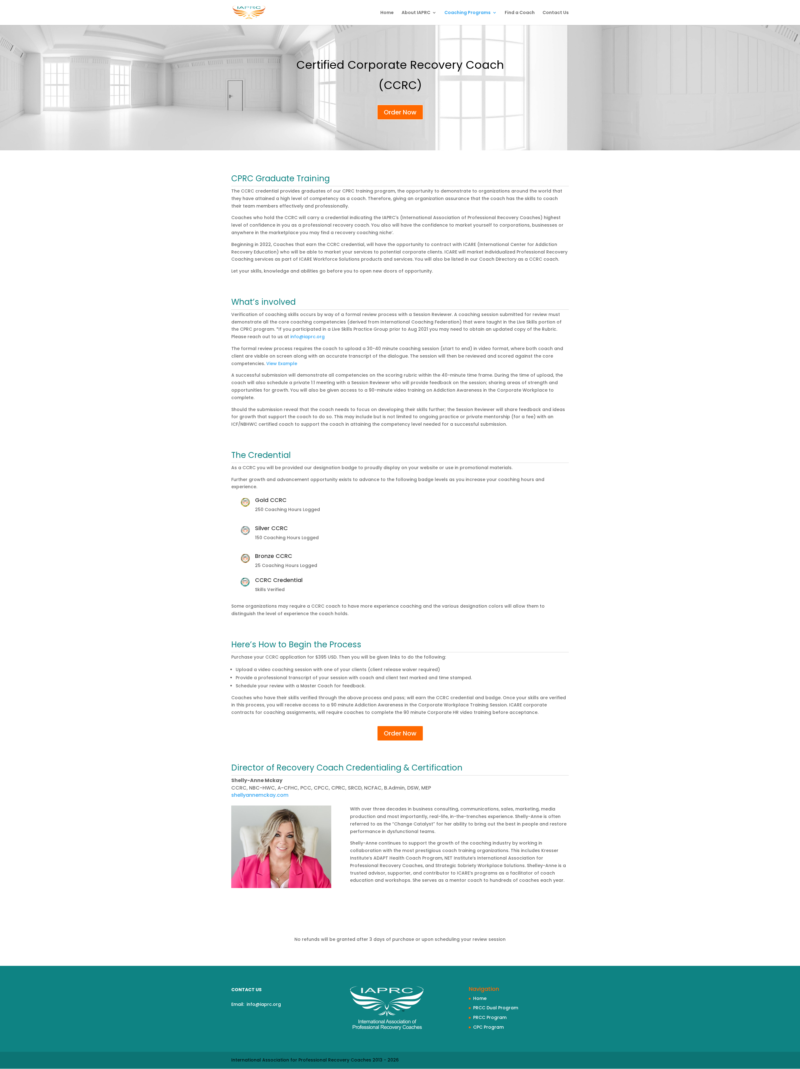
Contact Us (555, 13)
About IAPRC (416, 13)
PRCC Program (490, 1017)
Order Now (400, 112)
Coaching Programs (467, 13)
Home (387, 13)
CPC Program (488, 1027)
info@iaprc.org (307, 337)
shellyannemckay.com (259, 795)
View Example (281, 363)
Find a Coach (520, 13)
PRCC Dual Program (495, 1008)
